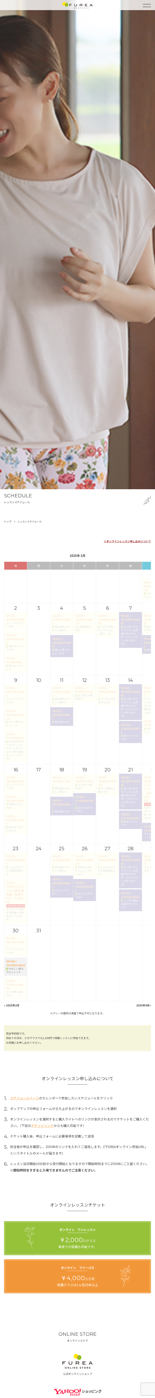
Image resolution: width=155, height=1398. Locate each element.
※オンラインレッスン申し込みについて (127, 541)
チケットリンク (42, 1125)
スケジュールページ (24, 1098)
